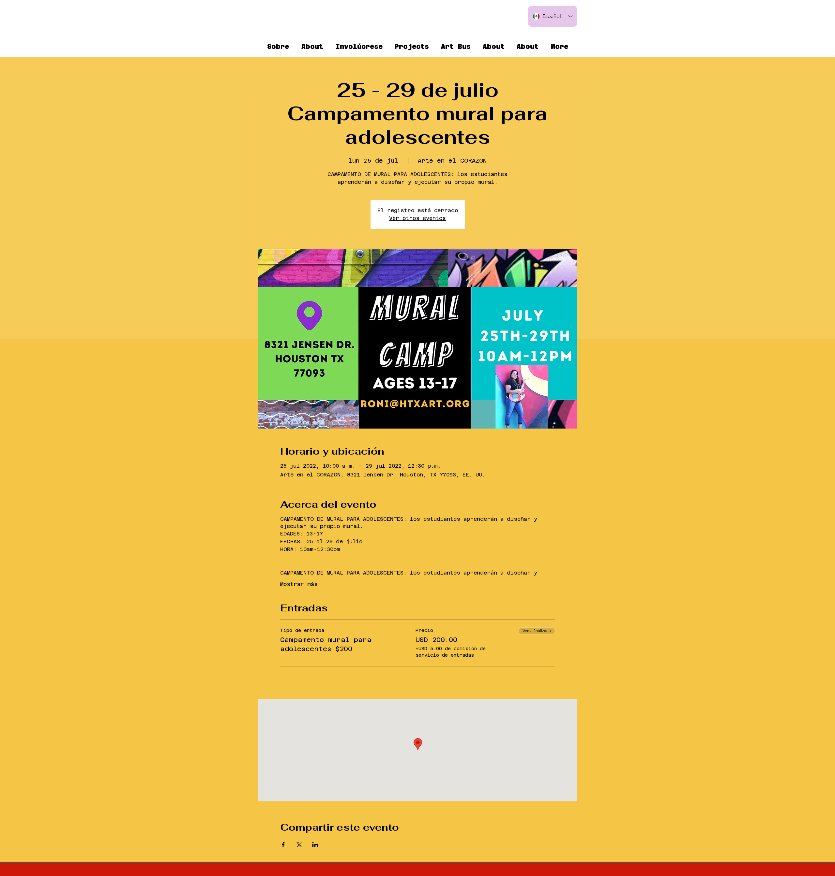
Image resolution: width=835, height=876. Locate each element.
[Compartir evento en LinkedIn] (315, 844)
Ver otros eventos (417, 218)
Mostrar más (299, 584)
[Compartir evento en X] (299, 844)
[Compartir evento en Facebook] (283, 844)
